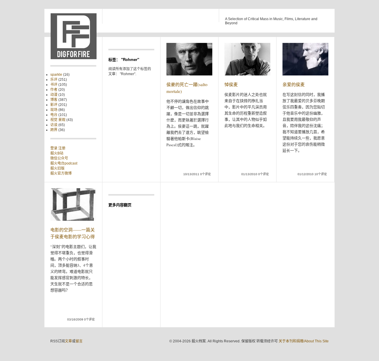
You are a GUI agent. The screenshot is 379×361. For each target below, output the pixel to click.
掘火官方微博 (61, 173)
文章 (68, 341)
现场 (53, 110)
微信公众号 (59, 158)
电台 (53, 115)
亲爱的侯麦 (293, 84)
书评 (53, 85)
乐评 (53, 80)
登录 (54, 148)
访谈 (53, 125)
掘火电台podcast (63, 163)
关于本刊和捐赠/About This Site (304, 341)
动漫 (53, 95)
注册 (61, 148)
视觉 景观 (57, 120)
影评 (53, 105)
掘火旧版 (57, 168)
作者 (53, 90)
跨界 (53, 130)
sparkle (56, 74)
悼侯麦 (231, 84)
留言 (79, 341)
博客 (53, 100)
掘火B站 (56, 153)
